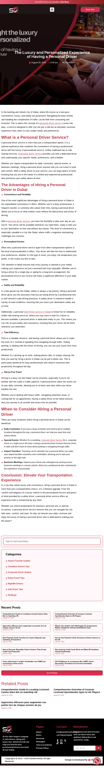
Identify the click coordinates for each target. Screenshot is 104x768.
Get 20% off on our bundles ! (47, 2)
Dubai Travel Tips (16, 578)
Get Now (65, 2)
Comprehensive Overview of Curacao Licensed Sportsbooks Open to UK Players (73, 615)
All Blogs (12, 595)
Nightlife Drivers (15, 584)
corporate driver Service (52, 440)
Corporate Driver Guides (19, 572)
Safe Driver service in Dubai (37, 312)
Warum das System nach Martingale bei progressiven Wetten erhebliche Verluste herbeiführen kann (76, 627)
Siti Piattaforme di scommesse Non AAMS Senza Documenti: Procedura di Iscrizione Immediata (74, 662)
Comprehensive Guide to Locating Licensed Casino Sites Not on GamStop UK (25, 691)
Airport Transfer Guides (19, 561)
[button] (52, 9)
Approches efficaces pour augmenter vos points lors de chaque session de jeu (23, 703)
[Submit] (98, 748)
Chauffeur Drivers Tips (19, 566)
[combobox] (52, 541)
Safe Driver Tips (15, 589)
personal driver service (51, 123)
